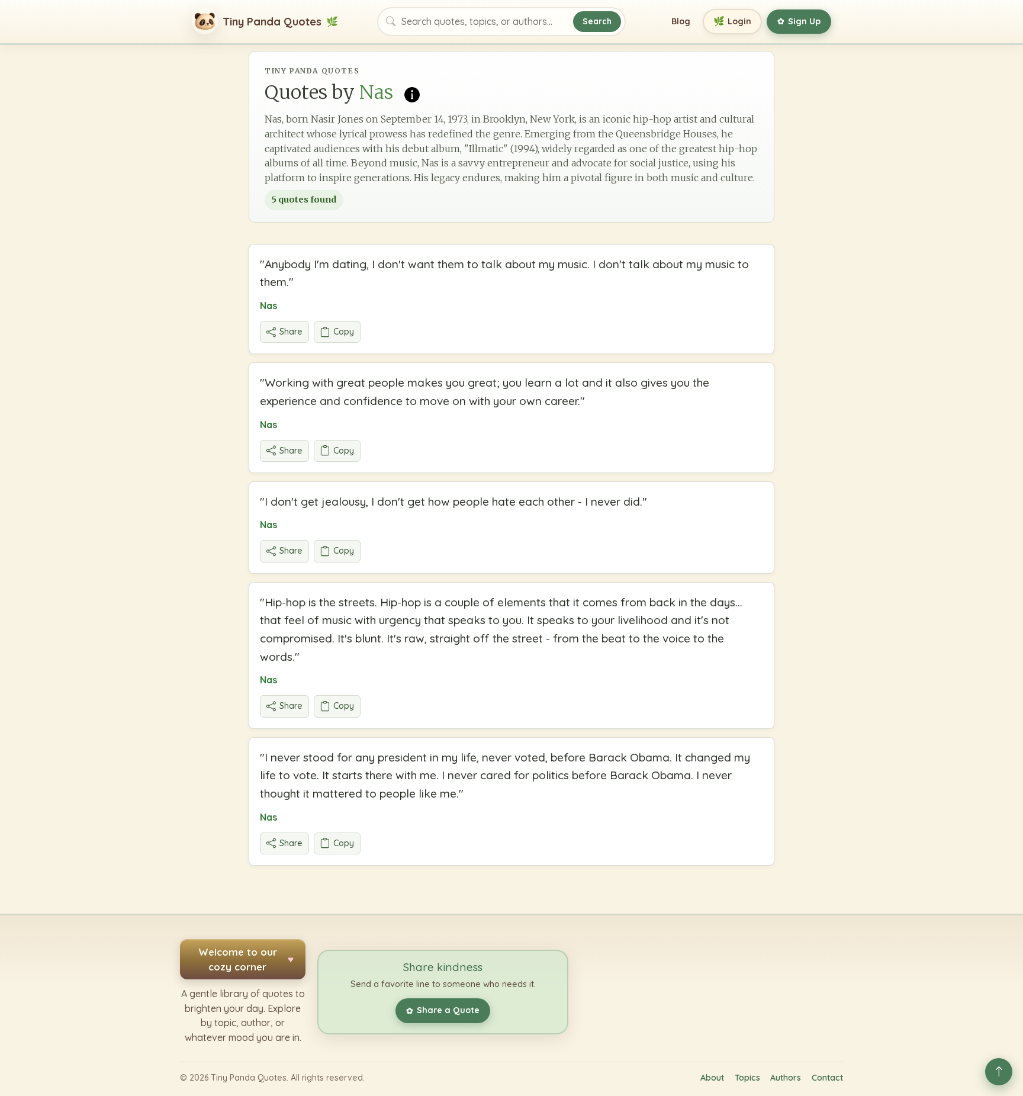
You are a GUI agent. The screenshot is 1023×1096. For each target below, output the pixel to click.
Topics (747, 1077)
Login (732, 21)
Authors (785, 1077)
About (712, 1077)
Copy (343, 331)
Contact (827, 1077)
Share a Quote (443, 1010)
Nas (268, 305)
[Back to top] (998, 1071)
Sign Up (799, 21)
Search (597, 21)
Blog (680, 21)
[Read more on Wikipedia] (412, 93)
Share (291, 331)
